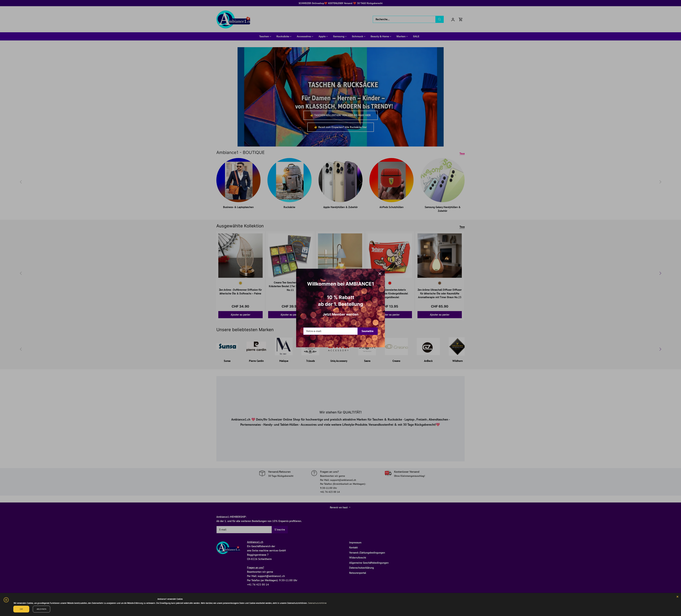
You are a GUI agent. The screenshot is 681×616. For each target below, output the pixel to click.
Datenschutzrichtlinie (317, 603)
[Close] (677, 596)
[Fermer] (380, 274)
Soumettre (367, 331)
